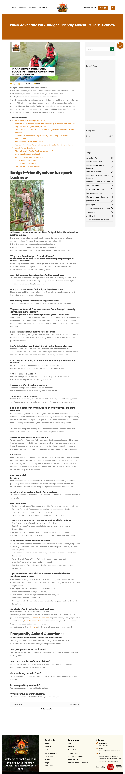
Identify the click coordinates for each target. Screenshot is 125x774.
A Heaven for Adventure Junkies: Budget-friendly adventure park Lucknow (45, 123)
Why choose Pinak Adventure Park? (29, 142)
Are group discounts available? (27, 154)
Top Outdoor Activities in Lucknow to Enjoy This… (99, 108)
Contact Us (43, 7)
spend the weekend (41, 618)
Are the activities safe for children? (29, 157)
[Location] (97, 754)
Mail (101, 748)
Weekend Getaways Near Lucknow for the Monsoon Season (99, 98)
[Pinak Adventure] (62, 7)
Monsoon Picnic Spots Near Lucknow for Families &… (99, 88)
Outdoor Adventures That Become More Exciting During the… (98, 93)
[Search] (112, 49)
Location (102, 754)
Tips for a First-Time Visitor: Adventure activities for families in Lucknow (44, 145)
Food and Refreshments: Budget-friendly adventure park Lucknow (41, 136)
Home (14, 7)
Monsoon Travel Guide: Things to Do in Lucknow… (100, 83)
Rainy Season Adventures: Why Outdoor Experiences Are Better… (98, 78)
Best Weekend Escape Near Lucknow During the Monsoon (99, 72)
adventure (32, 627)
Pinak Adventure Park (32, 621)
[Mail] (97, 748)
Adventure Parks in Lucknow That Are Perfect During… (99, 103)
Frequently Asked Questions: (23, 148)
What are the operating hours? (27, 166)
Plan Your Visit (20, 139)
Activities (32, 7)
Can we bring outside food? (26, 160)
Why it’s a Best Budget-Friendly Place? (30, 126)
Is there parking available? (25, 163)
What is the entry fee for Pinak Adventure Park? (34, 151)
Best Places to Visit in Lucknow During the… (100, 113)
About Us (22, 7)
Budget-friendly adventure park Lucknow (28, 120)
